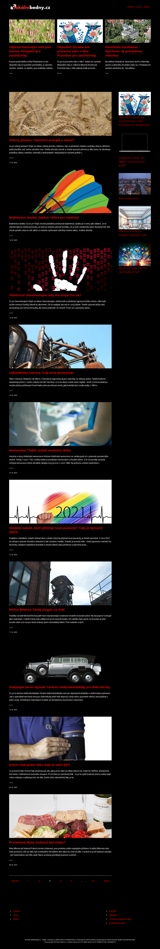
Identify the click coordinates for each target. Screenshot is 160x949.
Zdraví (147, 7)
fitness (59, 73)
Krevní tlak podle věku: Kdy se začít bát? (39, 765)
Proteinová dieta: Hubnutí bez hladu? (37, 842)
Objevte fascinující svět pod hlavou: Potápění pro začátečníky (30, 51)
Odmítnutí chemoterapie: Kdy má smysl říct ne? (45, 295)
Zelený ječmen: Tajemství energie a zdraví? (41, 140)
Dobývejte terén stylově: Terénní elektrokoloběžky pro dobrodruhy (59, 687)
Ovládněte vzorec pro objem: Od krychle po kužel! (132, 161)
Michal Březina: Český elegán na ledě (37, 609)
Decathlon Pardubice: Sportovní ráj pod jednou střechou (123, 51)
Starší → (108, 881)
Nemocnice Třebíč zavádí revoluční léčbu (40, 450)
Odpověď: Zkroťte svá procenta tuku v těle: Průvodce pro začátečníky (76, 51)
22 (93, 881)
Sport (139, 7)
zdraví (11, 158)
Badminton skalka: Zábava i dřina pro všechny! (44, 217)
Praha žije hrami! (129, 198)
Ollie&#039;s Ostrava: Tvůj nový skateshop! (41, 372)
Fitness (130, 7)
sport (11, 73)
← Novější (14, 881)
